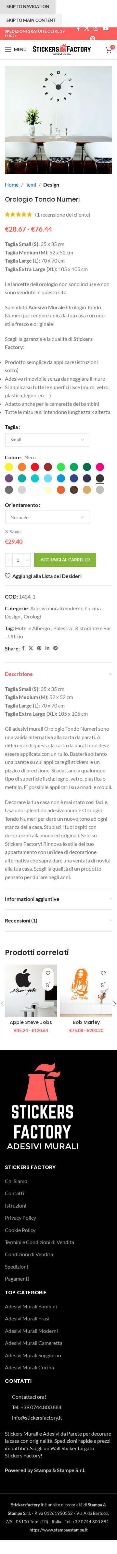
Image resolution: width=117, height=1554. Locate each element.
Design (51, 184)
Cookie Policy (20, 1230)
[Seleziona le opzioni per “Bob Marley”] (103, 985)
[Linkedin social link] (47, 648)
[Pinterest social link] (92, 38)
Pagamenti (17, 1278)
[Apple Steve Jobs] (31, 991)
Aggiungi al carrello (65, 559)
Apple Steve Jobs (31, 1022)
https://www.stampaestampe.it (59, 1529)
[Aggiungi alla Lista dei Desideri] (48, 973)
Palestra (62, 628)
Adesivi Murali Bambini (31, 1306)
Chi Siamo (16, 1181)
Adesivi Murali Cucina (29, 1367)
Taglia (11, 427)
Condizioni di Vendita (29, 1254)
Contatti (14, 1193)
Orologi (32, 616)
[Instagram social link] (96, 29)
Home (12, 184)
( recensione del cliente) (62, 214)
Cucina (93, 608)
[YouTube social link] (105, 29)
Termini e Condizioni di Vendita (39, 1242)
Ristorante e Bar (93, 628)
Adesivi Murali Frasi (27, 1318)
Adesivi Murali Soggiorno (33, 1355)
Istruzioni (15, 1205)
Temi (31, 184)
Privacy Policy (20, 1217)
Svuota (15, 531)
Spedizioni (16, 1266)
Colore (13, 457)
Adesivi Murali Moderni (31, 1331)
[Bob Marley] (86, 991)
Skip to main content (31, 20)
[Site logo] (62, 49)
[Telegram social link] (55, 648)
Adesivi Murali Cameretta (33, 1343)
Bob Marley (86, 1022)
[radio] (9, 467)
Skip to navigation (27, 6)
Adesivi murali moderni (56, 608)
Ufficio (15, 636)
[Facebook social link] (78, 29)
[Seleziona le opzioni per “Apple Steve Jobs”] (48, 985)
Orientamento (21, 505)
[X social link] (86, 29)
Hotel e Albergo (32, 628)
